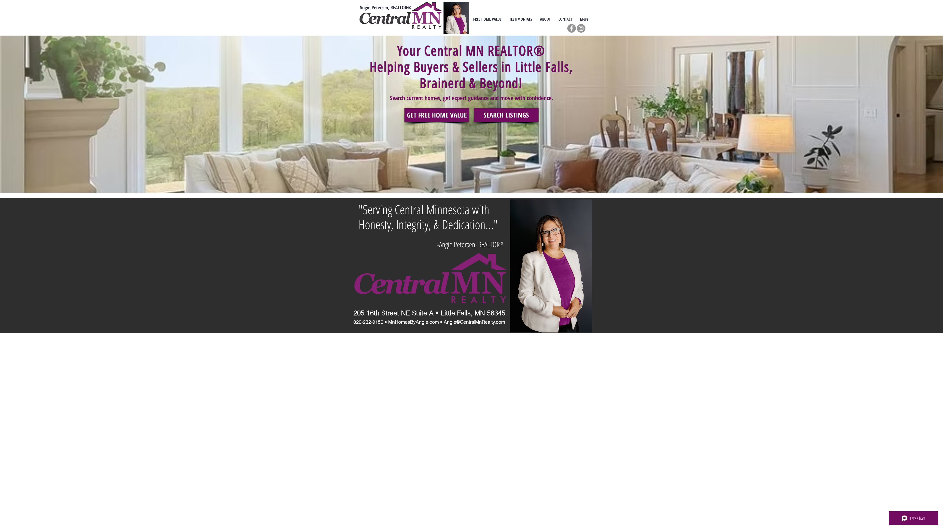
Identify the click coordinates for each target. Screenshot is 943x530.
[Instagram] (581, 28)
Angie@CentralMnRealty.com (474, 322)
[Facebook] (571, 28)
